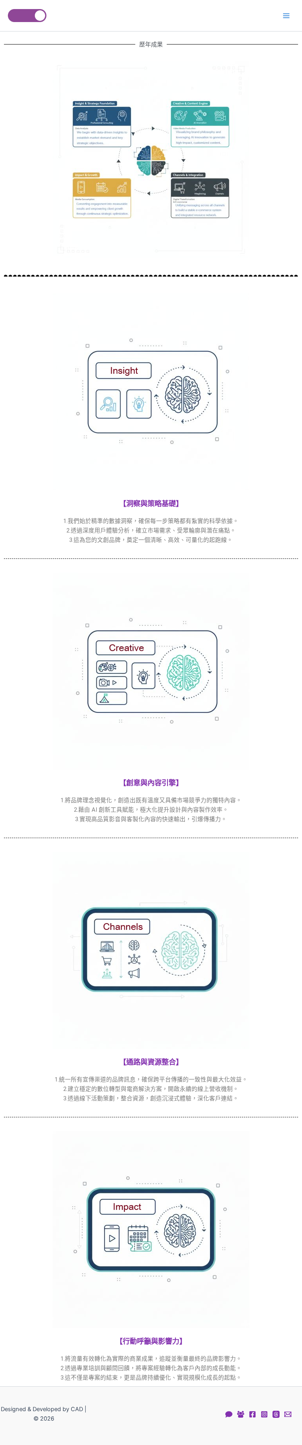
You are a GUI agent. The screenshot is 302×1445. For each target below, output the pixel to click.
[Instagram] (264, 1414)
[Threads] (276, 1414)
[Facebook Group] (240, 1414)
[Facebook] (252, 1414)
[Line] (228, 1414)
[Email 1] (287, 1414)
